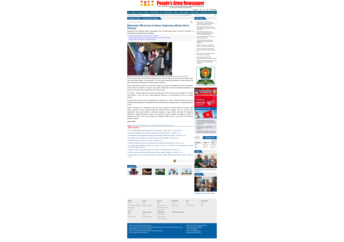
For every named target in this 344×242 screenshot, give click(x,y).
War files (130, 209)
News (129, 203)
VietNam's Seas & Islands (202, 108)
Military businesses (161, 205)
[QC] (205, 91)
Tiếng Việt (195, 9)
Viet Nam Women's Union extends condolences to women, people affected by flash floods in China (160, 155)
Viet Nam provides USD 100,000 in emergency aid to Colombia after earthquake (156, 143)
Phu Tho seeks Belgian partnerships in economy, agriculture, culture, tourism (155, 130)
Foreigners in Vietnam (162, 218)
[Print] (191, 22)
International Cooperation (162, 207)
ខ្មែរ (207, 9)
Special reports (160, 209)
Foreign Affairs (194, 12)
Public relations (131, 207)
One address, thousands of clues (204, 193)
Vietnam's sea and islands (208, 12)
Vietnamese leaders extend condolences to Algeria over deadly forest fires (154, 133)
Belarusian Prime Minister (139, 125)
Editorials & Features (147, 205)
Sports (202, 205)
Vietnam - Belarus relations (153, 125)
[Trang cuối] (191, 161)
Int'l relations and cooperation (134, 205)
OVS (161, 12)
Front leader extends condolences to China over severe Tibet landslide (153, 138)
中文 (201, 9)
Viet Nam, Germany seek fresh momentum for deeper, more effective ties (154, 150)
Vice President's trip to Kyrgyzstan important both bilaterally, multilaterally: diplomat (156, 135)
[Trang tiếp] (189, 161)
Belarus (163, 125)
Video (198, 151)
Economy (146, 12)
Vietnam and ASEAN (147, 216)
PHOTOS (131, 166)
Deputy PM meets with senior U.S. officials (145, 140)
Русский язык (213, 9)
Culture (202, 203)
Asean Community (184, 12)
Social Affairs (154, 12)
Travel (176, 12)
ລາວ (204, 9)
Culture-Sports (167, 12)
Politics (140, 12)
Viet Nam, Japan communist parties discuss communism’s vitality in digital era (155, 152)
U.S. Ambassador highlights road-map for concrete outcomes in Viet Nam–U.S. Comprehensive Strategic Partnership (160, 146)
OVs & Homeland (190, 205)
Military (134, 12)
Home (129, 12)
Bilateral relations (150, 18)
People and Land (131, 216)
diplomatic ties (170, 125)
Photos (198, 174)
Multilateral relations (161, 216)
